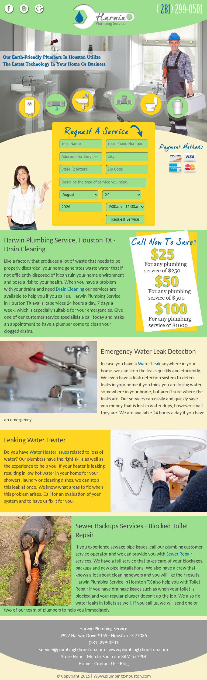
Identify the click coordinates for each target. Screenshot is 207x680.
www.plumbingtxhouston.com (138, 650)
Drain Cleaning (70, 289)
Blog (124, 664)
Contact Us (105, 664)
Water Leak (149, 364)
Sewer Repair (179, 554)
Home (85, 664)
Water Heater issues (50, 452)
